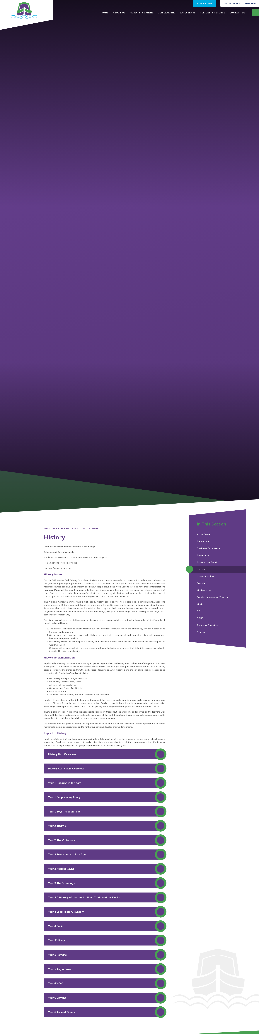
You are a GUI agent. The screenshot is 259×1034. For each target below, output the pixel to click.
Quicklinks (206, 3)
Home (47, 528)
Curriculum (79, 528)
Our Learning (61, 528)
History (93, 528)
